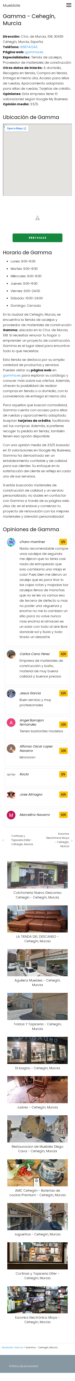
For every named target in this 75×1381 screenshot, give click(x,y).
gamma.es (34, 52)
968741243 (28, 47)
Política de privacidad (23, 1366)
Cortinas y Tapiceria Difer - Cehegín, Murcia (22, 840)
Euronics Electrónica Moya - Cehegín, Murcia (57, 840)
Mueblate (11, 5)
